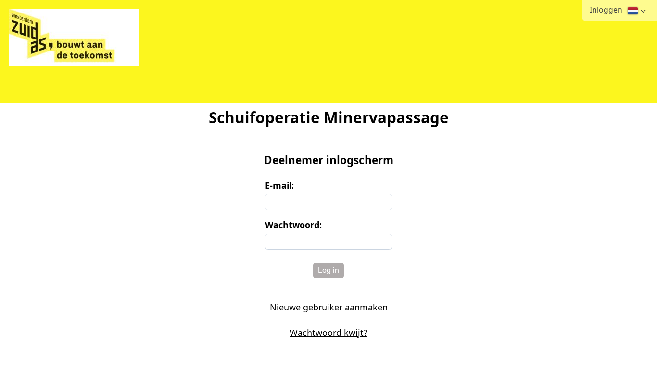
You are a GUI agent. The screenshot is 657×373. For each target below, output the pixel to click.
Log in (328, 270)
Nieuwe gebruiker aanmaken (329, 307)
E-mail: (279, 185)
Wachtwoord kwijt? (328, 332)
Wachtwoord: (293, 225)
